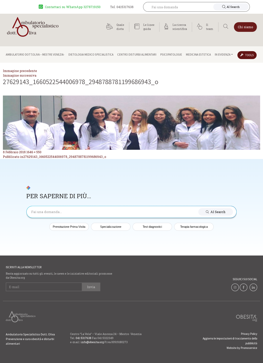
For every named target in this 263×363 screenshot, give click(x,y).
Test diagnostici (152, 226)
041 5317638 (83, 338)
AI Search (233, 7)
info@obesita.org (92, 342)
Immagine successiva (19, 75)
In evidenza (222, 54)
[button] (215, 212)
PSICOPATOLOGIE (171, 54)
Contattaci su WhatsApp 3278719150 (73, 7)
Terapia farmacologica (194, 226)
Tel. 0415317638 (121, 7)
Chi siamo (245, 27)
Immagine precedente (20, 71)
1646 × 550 (33, 152)
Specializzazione (110, 226)
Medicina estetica (198, 54)
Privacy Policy (249, 334)
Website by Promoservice (242, 348)
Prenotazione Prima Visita (69, 226)
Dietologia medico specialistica (90, 54)
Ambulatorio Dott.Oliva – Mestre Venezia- (35, 54)
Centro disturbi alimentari (136, 54)
